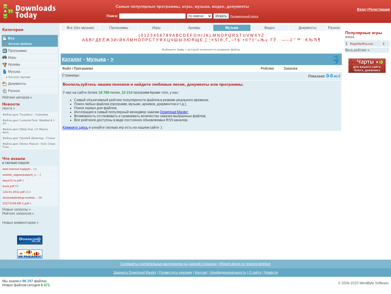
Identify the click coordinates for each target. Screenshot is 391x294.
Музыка (14, 72)
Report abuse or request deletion (245, 264)
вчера (349, 37)
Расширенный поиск (244, 16)
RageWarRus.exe (361, 43)
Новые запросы (15, 209)
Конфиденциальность (228, 273)
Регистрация (379, 9)
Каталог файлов (20, 43)
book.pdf (8, 186)
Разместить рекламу (175, 273)
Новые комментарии (19, 223)
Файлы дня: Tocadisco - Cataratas (25, 114)
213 (28, 191)
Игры (12, 58)
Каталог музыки (19, 77)
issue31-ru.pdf (12, 180)
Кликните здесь (75, 128)
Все (11, 38)
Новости (11, 104)
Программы (17, 51)
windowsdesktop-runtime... (20, 197)
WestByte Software (374, 283)
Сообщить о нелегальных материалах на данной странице (169, 264)
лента (7, 108)
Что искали (13, 158)
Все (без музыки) (80, 28)
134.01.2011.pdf (14, 191)
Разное (14, 91)
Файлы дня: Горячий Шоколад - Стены (29, 138)
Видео (269, 28)
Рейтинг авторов (15, 97)
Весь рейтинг (356, 50)
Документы (17, 84)
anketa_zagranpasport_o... (21, 174)
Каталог (72, 59)
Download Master (174, 112)
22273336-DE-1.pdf (16, 203)
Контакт (201, 273)
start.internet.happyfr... (17, 168)
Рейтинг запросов (16, 213)
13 (34, 168)
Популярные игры (363, 32)
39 (39, 197)
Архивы (14, 64)
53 (16, 186)
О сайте (255, 273)
